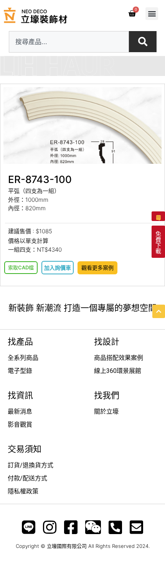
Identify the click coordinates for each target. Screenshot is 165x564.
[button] (151, 13)
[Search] (143, 41)
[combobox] (69, 42)
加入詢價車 (57, 267)
